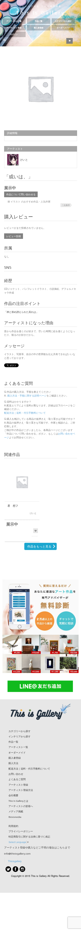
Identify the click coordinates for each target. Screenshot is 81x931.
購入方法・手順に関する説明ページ (27, 395)
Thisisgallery (15, 861)
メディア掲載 (15, 811)
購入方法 (13, 763)
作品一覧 (38, 21)
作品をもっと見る (39, 546)
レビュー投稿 (13, 236)
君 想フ (13, 505)
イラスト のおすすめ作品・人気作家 (30, 201)
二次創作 (66, 204)
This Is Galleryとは (18, 800)
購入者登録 (38, 28)
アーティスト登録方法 (20, 790)
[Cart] (69, 41)
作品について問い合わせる (21, 194)
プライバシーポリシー (20, 831)
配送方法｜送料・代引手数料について (25, 412)
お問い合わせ (15, 774)
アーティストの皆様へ (20, 806)
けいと (24, 159)
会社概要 (13, 795)
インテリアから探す (19, 736)
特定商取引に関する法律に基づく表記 (29, 836)
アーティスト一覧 (13, 21)
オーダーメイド (63, 28)
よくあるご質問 (17, 779)
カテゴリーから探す (63, 21)
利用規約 (13, 826)
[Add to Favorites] (35, 530)
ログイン (14, 34)
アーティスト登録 (13, 28)
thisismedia (14, 817)
